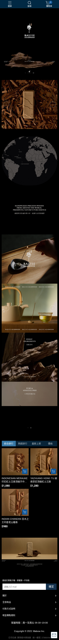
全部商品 (6, 602)
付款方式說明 (8, 608)
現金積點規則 (8, 615)
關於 (4, 595)
